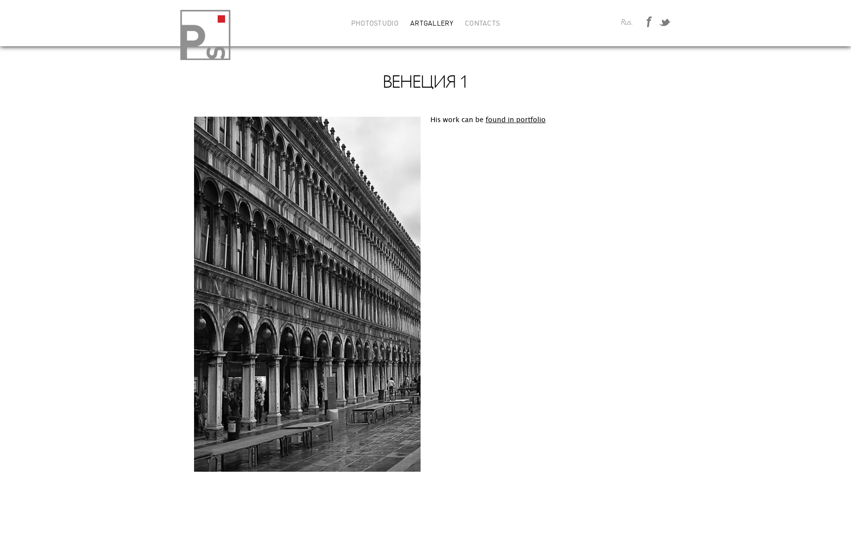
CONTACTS (482, 23)
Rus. (627, 23)
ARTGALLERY (431, 23)
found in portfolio (516, 120)
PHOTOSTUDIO (374, 23)
